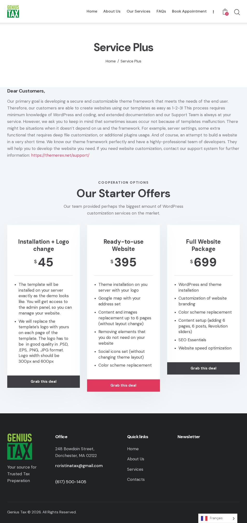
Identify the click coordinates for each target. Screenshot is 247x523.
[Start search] (237, 12)
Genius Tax (17, 512)
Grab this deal (43, 381)
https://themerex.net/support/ (60, 155)
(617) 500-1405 (70, 482)
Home (111, 61)
